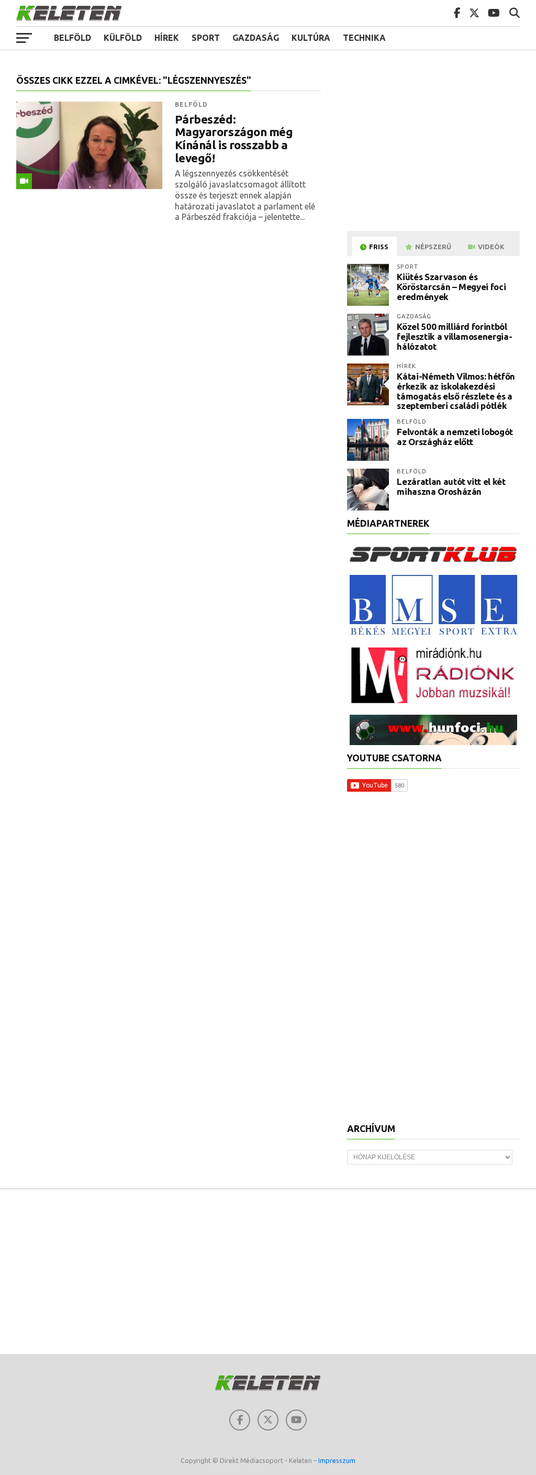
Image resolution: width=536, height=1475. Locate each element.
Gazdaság (255, 37)
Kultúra (311, 37)
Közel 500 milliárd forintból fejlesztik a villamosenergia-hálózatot (454, 336)
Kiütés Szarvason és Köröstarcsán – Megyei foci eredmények (451, 286)
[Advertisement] (435, 148)
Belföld (72, 37)
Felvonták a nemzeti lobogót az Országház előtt (455, 437)
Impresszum (336, 1460)
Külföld (123, 37)
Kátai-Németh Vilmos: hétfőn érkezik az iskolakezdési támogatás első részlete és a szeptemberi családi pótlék (456, 391)
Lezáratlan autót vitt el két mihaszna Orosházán (451, 486)
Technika (364, 37)
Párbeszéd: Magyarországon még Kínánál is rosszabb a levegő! (234, 138)
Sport (206, 37)
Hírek (166, 37)
